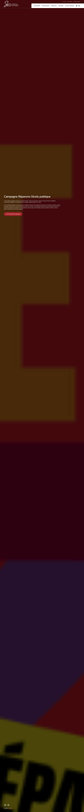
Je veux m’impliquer (69, 5)
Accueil (64, 1)
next (8, 805)
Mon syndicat (37, 5)
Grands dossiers (45, 5)
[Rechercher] (79, 6)
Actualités (60, 5)
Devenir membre (77, 1)
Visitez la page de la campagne (13, 214)
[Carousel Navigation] (42, 805)
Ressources (54, 5)
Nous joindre (69, 1)
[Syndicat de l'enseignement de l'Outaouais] (11, 4)
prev (5, 805)
